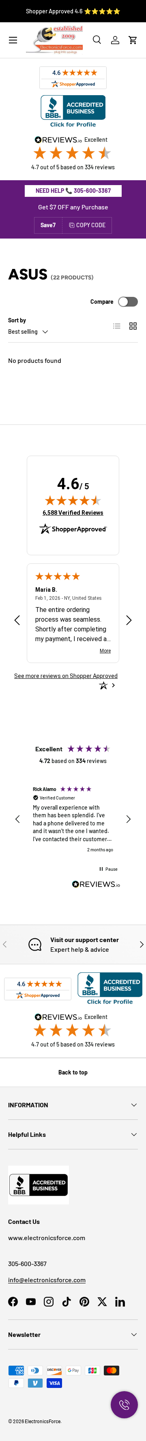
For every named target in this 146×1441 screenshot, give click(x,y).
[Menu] (13, 40)
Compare (102, 301)
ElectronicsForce (42, 1421)
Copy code (90, 225)
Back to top (73, 1072)
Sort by (17, 320)
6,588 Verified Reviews (73, 512)
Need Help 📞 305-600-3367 (73, 190)
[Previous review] (17, 621)
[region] (73, 819)
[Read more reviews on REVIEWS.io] (96, 885)
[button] (133, 40)
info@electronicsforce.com (47, 1279)
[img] (73, 500)
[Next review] (129, 621)
